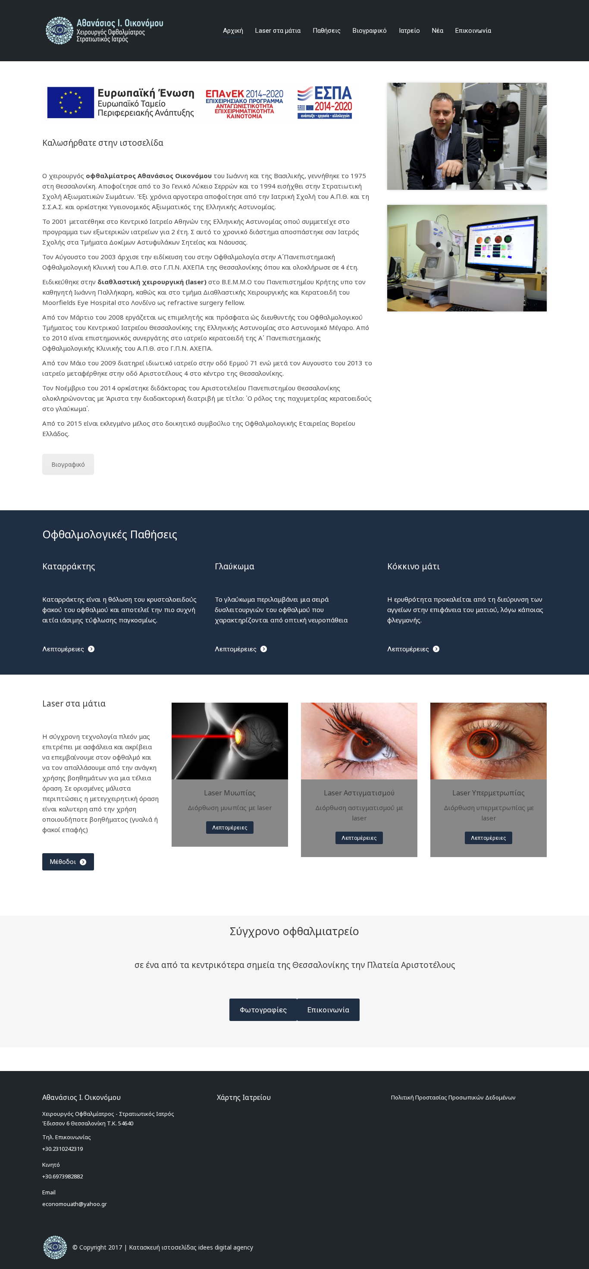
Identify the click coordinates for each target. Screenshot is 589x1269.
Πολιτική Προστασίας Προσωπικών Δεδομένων (453, 1097)
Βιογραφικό (68, 464)
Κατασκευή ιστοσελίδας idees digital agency (191, 1247)
